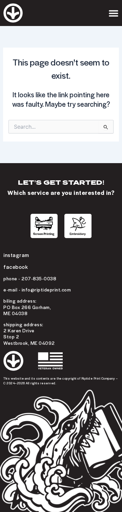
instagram (16, 255)
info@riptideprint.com (46, 289)
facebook (15, 267)
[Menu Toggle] (113, 13)
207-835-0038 (38, 278)
